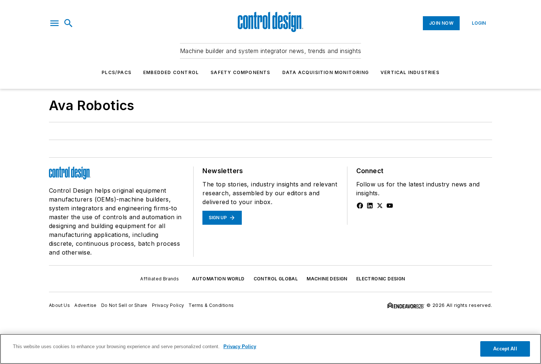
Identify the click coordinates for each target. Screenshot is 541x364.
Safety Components (240, 72)
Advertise (85, 305)
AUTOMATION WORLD (218, 278)
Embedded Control (171, 72)
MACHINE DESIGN (327, 278)
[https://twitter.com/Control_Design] (379, 205)
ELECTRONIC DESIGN (380, 278)
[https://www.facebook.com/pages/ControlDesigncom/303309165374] (360, 205)
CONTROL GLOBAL (276, 278)
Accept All (505, 348)
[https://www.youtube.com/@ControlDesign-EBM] (389, 205)
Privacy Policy (168, 305)
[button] (54, 23)
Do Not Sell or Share (124, 305)
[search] (68, 23)
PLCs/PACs (116, 72)
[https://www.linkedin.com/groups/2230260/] (370, 205)
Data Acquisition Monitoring (325, 72)
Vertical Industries (410, 72)
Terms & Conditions (211, 305)
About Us (59, 305)
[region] (270, 349)
